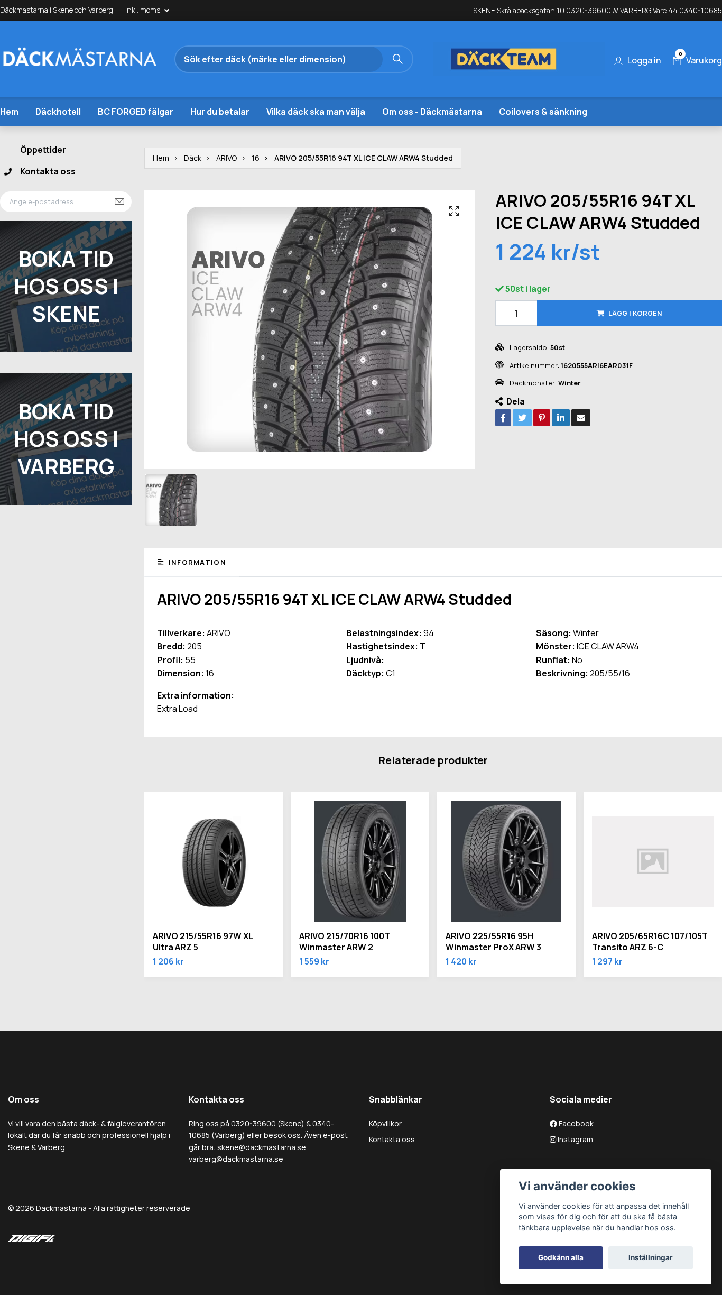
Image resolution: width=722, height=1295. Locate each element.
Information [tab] (196, 562)
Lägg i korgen (635, 313)
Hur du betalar (219, 111)
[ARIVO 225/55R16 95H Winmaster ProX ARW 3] (506, 861)
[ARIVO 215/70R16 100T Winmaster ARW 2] (360, 861)
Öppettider (43, 149)
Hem (9, 111)
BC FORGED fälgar (135, 111)
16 (256, 158)
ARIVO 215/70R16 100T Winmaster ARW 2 (344, 941)
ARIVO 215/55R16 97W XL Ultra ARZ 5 (203, 941)
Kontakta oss (48, 171)
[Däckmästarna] (92, 59)
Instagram (574, 1139)
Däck (192, 158)
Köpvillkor (385, 1123)
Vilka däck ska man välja (315, 111)
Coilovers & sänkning (543, 111)
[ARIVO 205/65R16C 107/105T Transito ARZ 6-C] (653, 861)
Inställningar (650, 1257)
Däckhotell (58, 111)
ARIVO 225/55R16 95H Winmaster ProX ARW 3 (493, 941)
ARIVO (226, 158)
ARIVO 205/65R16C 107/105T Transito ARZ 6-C (650, 941)
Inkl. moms (143, 10)
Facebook (575, 1123)
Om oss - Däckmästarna (432, 111)
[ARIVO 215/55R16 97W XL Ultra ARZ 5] (213, 861)
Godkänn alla (561, 1257)
